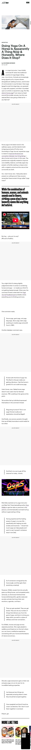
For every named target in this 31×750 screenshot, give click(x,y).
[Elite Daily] (5, 3)
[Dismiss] (28, 734)
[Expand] (23, 734)
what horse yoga (7, 93)
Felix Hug (30, 23)
